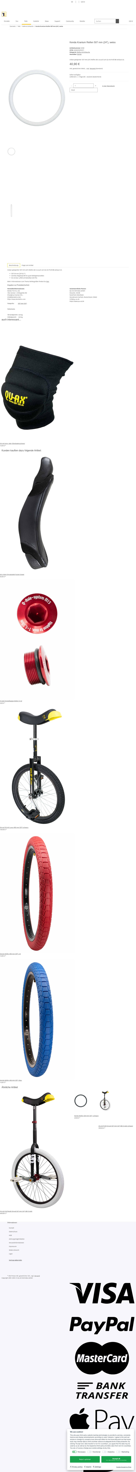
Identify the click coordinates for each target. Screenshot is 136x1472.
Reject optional (85, 1459)
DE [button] (72, 2)
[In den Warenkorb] (9, 40)
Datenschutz (13, 1232)
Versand (93, 68)
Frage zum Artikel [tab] (27, 265)
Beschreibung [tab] (13, 265)
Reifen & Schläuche (83, 52)
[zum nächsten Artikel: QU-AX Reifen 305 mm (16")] (64, 27)
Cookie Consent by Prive (123, 1467)
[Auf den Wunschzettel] (9, 47)
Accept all (116, 1459)
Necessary (82, 1452)
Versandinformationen (16, 1243)
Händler (82, 21)
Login (11, 1254)
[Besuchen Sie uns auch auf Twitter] (3, 3)
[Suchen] (117, 21)
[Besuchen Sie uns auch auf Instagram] (3, 8)
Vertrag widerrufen (15, 1260)
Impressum (13, 1246)
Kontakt (11, 1228)
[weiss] (22, 309)
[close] (9, 43)
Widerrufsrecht (14, 1250)
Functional (96, 1452)
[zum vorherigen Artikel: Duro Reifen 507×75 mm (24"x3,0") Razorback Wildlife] (68, 27)
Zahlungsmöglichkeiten (16, 1239)
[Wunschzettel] (125, 21)
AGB (10, 1235)
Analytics (111, 1452)
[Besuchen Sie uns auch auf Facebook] (3, 1)
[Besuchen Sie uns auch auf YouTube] (3, 6)
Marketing (125, 1452)
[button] (77, 2)
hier (47, 281)
